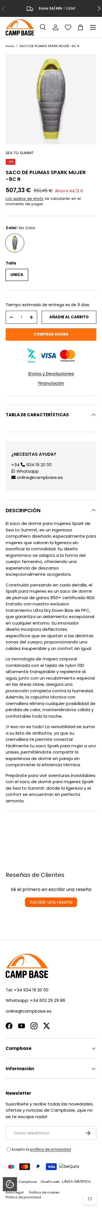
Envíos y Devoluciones (51, 373)
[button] (80, 27)
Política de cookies (44, 1192)
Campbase (27, 1181)
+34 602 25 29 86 (47, 1000)
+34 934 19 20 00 (31, 990)
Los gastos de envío (25, 198)
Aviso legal (15, 1192)
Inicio (10, 46)
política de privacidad (50, 1149)
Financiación (51, 383)
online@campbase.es (40, 477)
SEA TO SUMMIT (20, 153)
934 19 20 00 (39, 465)
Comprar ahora (51, 334)
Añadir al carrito (69, 317)
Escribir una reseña (51, 902)
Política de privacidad (23, 1197)
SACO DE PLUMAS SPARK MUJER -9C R (49, 46)
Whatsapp (27, 471)
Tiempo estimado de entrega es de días (47, 305)
